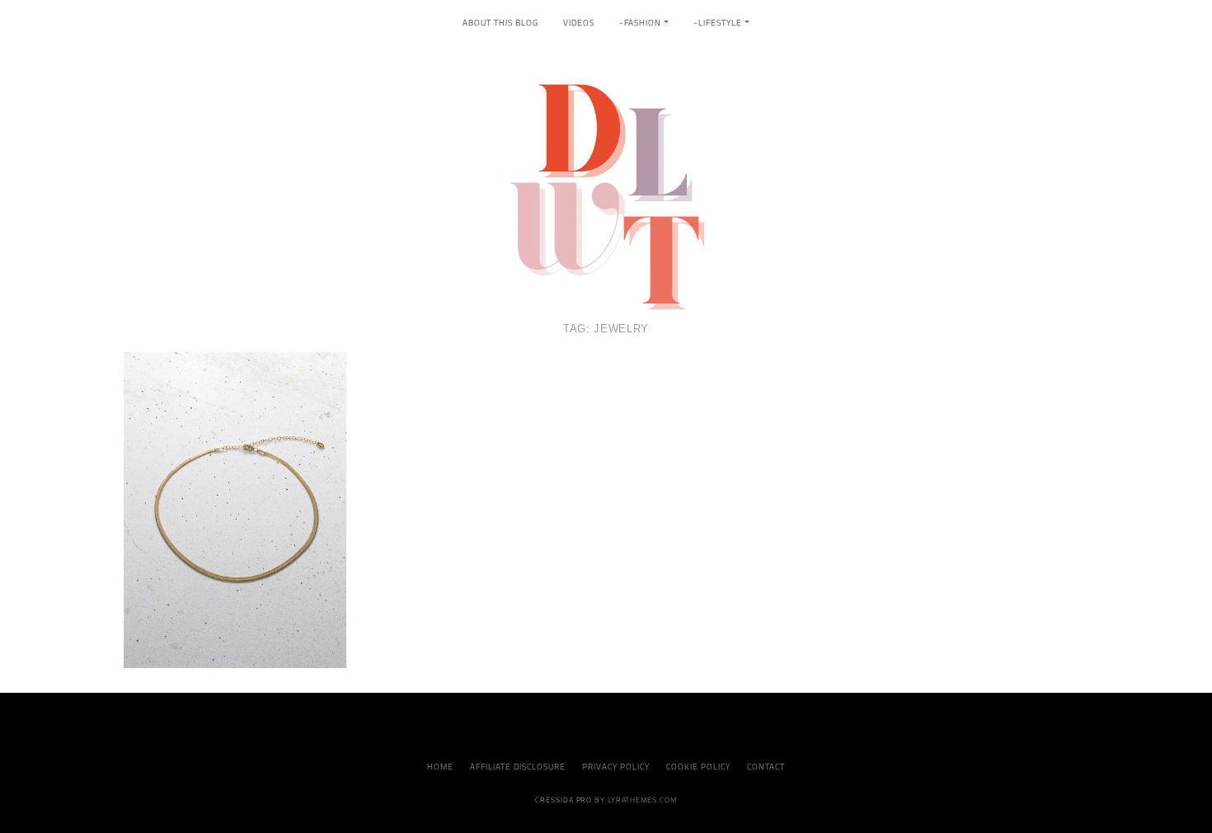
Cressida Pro (563, 800)
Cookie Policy (698, 766)
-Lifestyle (717, 23)
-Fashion (640, 23)
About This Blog (500, 23)
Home (440, 766)
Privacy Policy (616, 766)
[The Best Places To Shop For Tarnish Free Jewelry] (235, 509)
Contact (766, 766)
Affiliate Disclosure (518, 766)
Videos (578, 23)
